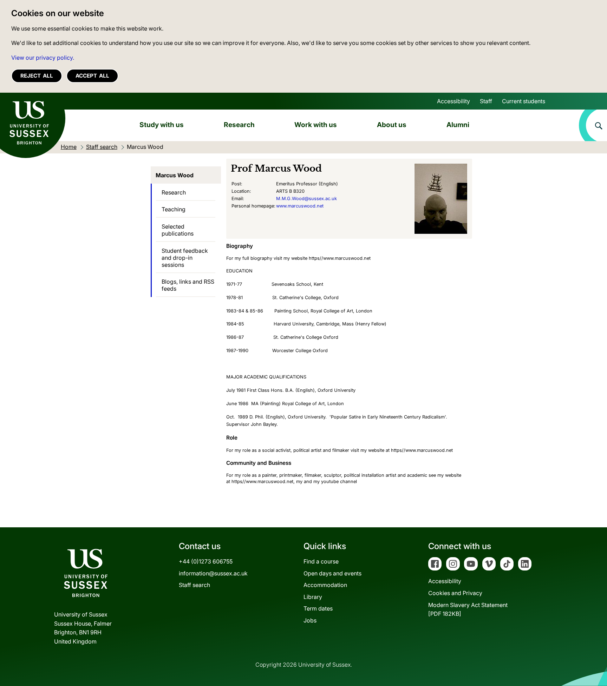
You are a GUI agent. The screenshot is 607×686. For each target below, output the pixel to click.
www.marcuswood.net (300, 206)
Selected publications (178, 230)
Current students (523, 101)
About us (391, 124)
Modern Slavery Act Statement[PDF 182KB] (468, 609)
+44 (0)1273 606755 (206, 561)
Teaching (173, 209)
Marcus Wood (175, 175)
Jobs (310, 620)
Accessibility (453, 101)
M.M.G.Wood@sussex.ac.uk (306, 198)
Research (239, 124)
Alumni (457, 124)
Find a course (321, 561)
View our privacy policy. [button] (42, 57)
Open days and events (332, 573)
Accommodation (325, 584)
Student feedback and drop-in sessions (185, 257)
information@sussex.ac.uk (213, 573)
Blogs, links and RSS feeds (188, 285)
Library (313, 596)
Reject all (36, 75)
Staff (486, 101)
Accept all (92, 75)
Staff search (194, 584)
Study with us (161, 124)
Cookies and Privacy (455, 592)
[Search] (593, 125)
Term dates (318, 608)
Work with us (315, 124)
